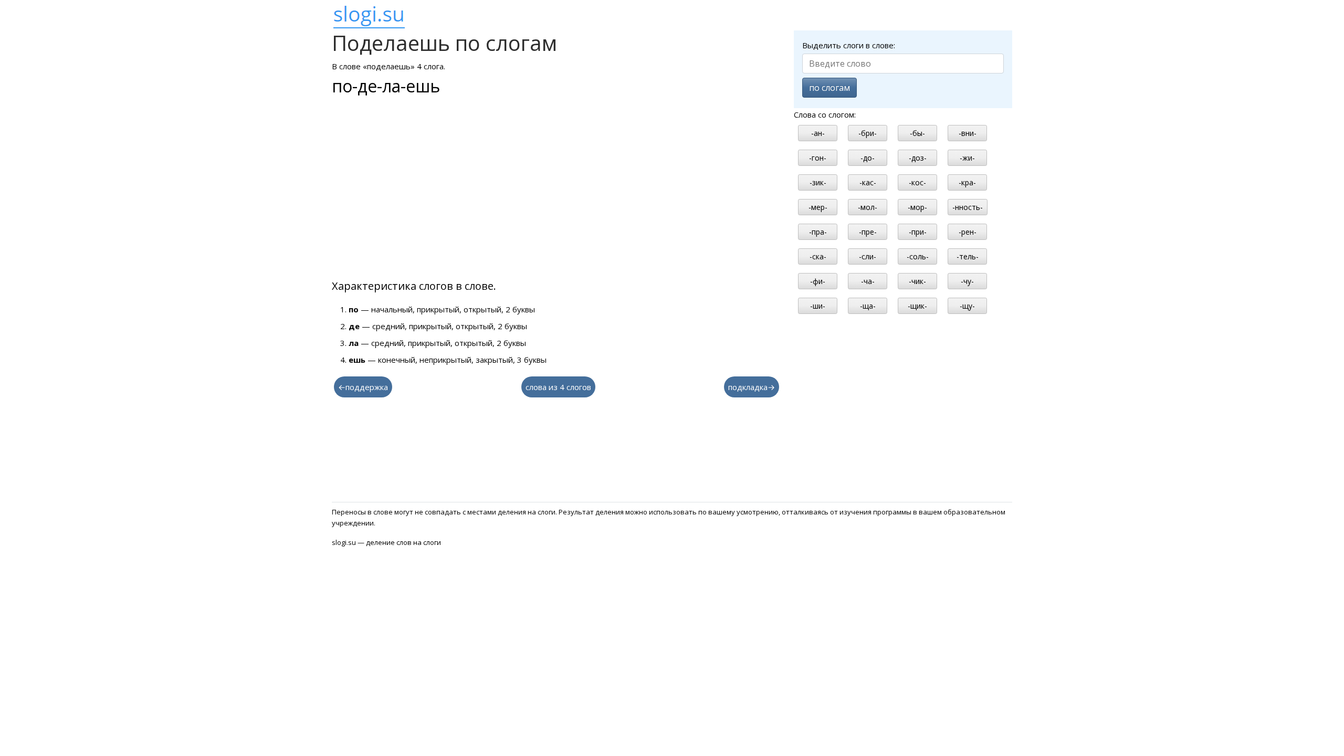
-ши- (817, 306)
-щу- (967, 306)
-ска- (818, 256)
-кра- (967, 182)
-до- (867, 158)
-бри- (867, 133)
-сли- (867, 256)
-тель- (968, 256)
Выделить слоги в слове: (848, 45)
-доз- (918, 158)
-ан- (818, 133)
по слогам (829, 87)
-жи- (967, 158)
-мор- (917, 207)
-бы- (917, 133)
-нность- (967, 207)
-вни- (967, 133)
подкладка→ (751, 387)
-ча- (868, 281)
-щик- (917, 306)
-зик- (818, 182)
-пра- (818, 232)
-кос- (917, 182)
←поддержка (363, 387)
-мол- (867, 207)
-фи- (817, 281)
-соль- (918, 256)
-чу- (967, 281)
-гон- (817, 158)
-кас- (867, 182)
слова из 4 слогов (558, 387)
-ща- (868, 306)
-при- (918, 232)
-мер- (817, 207)
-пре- (868, 232)
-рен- (967, 232)
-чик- (917, 281)
